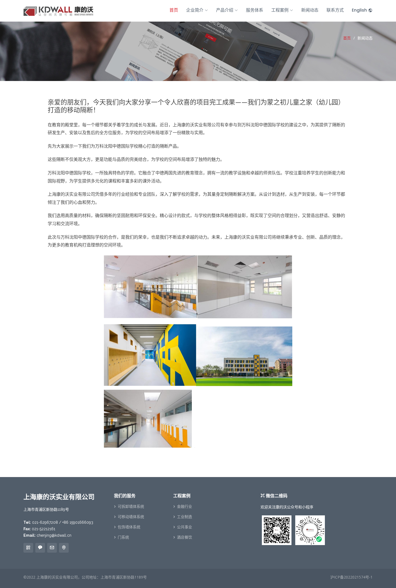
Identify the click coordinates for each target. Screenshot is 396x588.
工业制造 (184, 517)
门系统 (123, 537)
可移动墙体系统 (131, 517)
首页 (173, 10)
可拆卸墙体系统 (131, 506)
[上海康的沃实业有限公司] (58, 10)
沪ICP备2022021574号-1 (351, 577)
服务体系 (254, 10)
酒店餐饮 (184, 537)
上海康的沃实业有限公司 (57, 577)
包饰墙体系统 (129, 527)
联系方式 (335, 10)
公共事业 (184, 527)
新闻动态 (309, 10)
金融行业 (184, 506)
